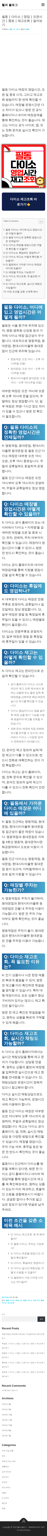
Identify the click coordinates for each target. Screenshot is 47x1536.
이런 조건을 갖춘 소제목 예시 (22, 291)
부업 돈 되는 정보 (9, 1461)
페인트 (4, 1503)
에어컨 (4, 1482)
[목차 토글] (39, 222)
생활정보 (5, 1466)
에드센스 (5, 1477)
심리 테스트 (6, 1471)
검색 (3, 1314)
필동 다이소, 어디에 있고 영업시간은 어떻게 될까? (24, 231)
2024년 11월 (7, 1420)
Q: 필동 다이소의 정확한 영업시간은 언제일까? (23, 239)
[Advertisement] (23, 62)
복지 (3, 1456)
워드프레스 (6, 1297)
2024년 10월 (7, 1425)
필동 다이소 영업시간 (14, 1300)
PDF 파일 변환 (7, 1450)
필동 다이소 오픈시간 (31, 1300)
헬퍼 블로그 (10, 4)
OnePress (32, 1527)
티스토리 (5, 1498)
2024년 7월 (6, 1435)
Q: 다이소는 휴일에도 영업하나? (22, 252)
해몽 (3, 1508)
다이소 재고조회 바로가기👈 (23, 201)
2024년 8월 (6, 1430)
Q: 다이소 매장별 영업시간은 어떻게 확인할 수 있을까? (23, 246)
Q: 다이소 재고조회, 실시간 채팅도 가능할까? (24, 285)
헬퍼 (28, 29)
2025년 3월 (6, 1409)
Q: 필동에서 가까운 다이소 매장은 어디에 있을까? (23, 266)
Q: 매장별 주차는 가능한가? (20, 272)
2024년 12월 (7, 1414)
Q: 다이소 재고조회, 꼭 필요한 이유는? (23, 278)
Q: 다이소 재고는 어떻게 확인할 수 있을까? (24, 258)
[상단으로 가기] (23, 1521)
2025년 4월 (6, 1404)
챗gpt (4, 1492)
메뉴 (42, 5)
